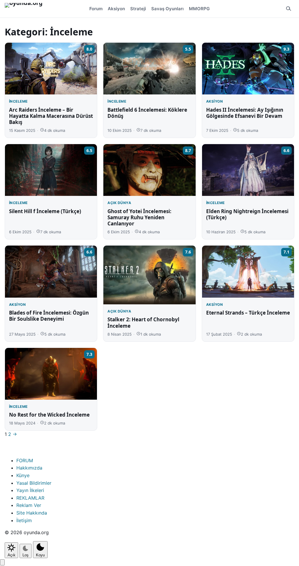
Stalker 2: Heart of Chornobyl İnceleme (143, 322)
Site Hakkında (31, 513)
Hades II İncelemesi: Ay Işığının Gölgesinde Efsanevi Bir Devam (244, 112)
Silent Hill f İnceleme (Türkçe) (45, 211)
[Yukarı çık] (2, 562)
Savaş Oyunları (167, 8)
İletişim (24, 520)
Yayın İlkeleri (30, 490)
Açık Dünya (119, 203)
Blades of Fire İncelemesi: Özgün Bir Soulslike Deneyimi (49, 315)
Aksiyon (116, 8)
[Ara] (288, 9)
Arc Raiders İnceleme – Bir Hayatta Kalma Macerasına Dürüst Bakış (51, 116)
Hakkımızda (29, 468)
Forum (95, 8)
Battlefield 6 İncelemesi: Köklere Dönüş (147, 112)
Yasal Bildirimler (33, 483)
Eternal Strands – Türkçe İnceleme (248, 312)
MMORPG (199, 8)
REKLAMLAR (30, 498)
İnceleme (18, 101)
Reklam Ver (28, 505)
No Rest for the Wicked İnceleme (49, 414)
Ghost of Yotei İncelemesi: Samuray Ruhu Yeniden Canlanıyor (139, 217)
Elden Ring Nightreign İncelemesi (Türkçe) (247, 214)
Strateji (138, 8)
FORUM (24, 460)
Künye (22, 475)
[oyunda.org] (26, 9)
